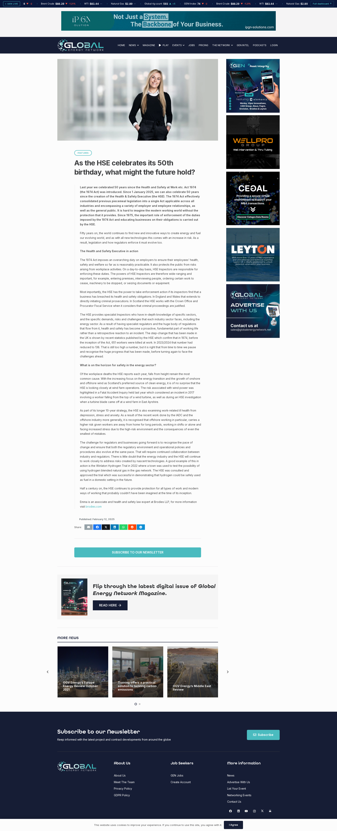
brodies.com (94, 506)
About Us (120, 775)
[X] (262, 811)
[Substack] (270, 811)
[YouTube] (246, 811)
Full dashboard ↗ (322, 3)
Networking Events (239, 795)
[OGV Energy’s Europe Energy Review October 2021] (83, 671)
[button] (137, 45)
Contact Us (234, 801)
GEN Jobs (177, 775)
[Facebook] (230, 811)
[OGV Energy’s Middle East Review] (192, 671)
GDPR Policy (122, 795)
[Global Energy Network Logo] (80, 45)
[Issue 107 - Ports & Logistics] (74, 596)
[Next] (227, 672)
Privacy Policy (123, 788)
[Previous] (48, 672)
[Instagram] (254, 811)
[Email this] (88, 527)
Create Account (181, 782)
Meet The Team (124, 782)
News (230, 775)
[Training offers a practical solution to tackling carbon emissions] (137, 671)
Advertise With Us (238, 782)
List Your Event (236, 788)
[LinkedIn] (238, 811)
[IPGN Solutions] (168, 29)
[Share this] (97, 527)
